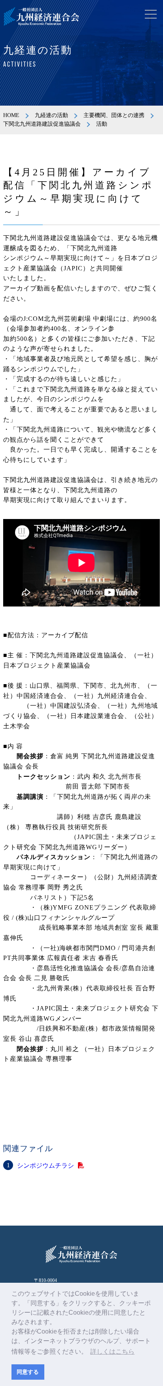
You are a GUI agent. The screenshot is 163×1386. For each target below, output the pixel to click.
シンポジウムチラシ (45, 1165)
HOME (11, 115)
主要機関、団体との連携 (113, 115)
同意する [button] (28, 1372)
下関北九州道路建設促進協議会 (42, 124)
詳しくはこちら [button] (112, 1351)
